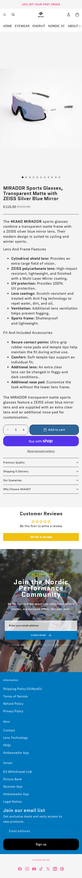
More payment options (41, 451)
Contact (9, 730)
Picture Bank (12, 779)
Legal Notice (12, 801)
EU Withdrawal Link (17, 771)
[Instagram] (27, 869)
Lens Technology (15, 737)
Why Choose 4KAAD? (17, 489)
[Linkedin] (55, 869)
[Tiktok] (41, 869)
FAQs (7, 745)
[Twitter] (48, 869)
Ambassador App (16, 752)
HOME (7, 26)
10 (56, 177)
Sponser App (12, 786)
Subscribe (38, 635)
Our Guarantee (12, 480)
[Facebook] (20, 869)
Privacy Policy (13, 711)
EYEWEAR (22, 26)
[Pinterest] (62, 869)
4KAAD (46, 860)
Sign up (41, 844)
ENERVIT (38, 26)
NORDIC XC (56, 26)
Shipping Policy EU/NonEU (22, 689)
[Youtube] (34, 869)
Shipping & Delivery (15, 471)
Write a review (41, 537)
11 (59, 177)
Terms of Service (15, 696)
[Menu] (4, 14)
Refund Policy (13, 703)
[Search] (13, 14)
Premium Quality (14, 462)
